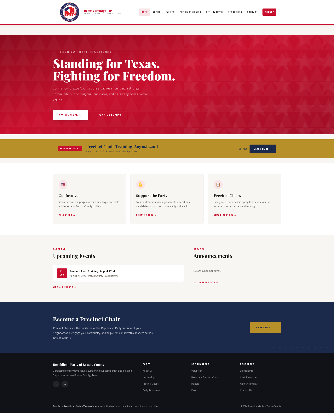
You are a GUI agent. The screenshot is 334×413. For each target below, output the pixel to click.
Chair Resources (248, 377)
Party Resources (151, 390)
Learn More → (263, 148)
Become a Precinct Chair (204, 377)
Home (144, 12)
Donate (269, 12)
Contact (252, 12)
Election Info (247, 371)
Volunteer (196, 371)
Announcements (248, 384)
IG (65, 384)
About (157, 12)
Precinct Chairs (190, 12)
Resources (235, 12)
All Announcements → (207, 282)
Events (170, 12)
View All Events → (65, 287)
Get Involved (214, 12)
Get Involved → (70, 115)
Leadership (149, 377)
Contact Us (246, 390)
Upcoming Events (109, 115)
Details (243, 148)
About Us (147, 371)
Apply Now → (265, 327)
